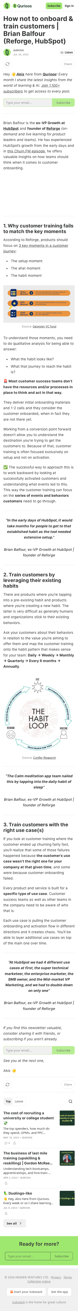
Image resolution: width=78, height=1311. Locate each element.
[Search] (70, 1101)
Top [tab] (8, 1101)
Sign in (69, 6)
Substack (18, 1302)
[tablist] (14, 1101)
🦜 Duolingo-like (17, 1193)
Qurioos (18, 50)
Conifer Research (44, 757)
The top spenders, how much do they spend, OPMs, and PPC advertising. (26, 1130)
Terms (67, 1277)
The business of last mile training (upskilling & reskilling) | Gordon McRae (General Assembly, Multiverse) (26, 1158)
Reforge (53, 128)
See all (12, 1223)
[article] (39, 1128)
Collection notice (39, 1281)
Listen (69, 52)
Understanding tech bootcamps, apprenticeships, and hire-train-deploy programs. (26, 1170)
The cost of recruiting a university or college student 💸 (28, 1118)
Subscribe (54, 6)
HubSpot (11, 128)
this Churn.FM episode (26, 151)
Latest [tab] (19, 1101)
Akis (20, 74)
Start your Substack (28, 1292)
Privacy (56, 1277)
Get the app (59, 1292)
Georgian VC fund (44, 326)
